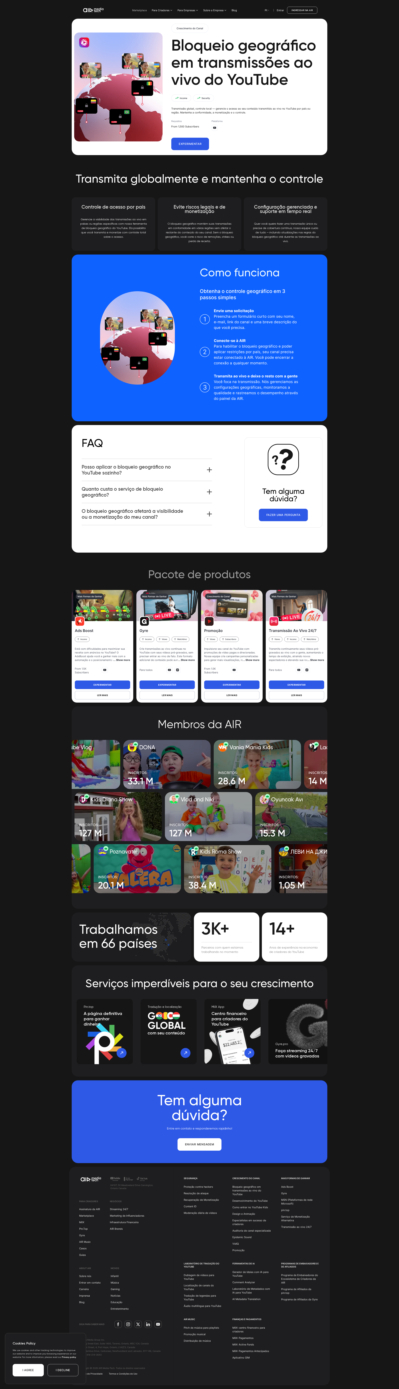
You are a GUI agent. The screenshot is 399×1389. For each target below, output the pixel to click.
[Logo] (93, 10)
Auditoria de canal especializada (251, 1230)
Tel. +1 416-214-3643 (90, 1354)
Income (83, 639)
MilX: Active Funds (243, 1344)
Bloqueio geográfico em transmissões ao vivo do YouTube (246, 1190)
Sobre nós (85, 1276)
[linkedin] (148, 1324)
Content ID (190, 1206)
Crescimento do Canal (190, 28)
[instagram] (128, 1324)
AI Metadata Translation (246, 1299)
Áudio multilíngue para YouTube (202, 1305)
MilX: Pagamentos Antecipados (250, 1351)
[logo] (91, 1179)
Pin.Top (83, 1228)
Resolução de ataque (196, 1193)
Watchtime (182, 639)
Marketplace (139, 10)
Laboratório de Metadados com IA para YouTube (251, 1290)
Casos (83, 1248)
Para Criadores (160, 10)
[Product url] (102, 605)
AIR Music (85, 1241)
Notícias (115, 1295)
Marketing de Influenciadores (127, 1215)
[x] (138, 1324)
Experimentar (190, 143)
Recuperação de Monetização (201, 1199)
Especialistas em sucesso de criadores (249, 1222)
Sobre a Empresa (213, 10)
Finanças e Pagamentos (246, 1319)
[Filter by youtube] (105, 670)
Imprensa (84, 1295)
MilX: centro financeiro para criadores (248, 1329)
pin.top (285, 1210)
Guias (82, 1254)
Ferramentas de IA (243, 1263)
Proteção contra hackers (198, 1186)
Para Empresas (186, 10)
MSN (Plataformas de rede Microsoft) (296, 1201)
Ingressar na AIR (302, 10)
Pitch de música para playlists (201, 1327)
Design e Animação (243, 1213)
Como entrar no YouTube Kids (250, 1207)
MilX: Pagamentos (242, 1338)
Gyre (82, 1235)
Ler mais (102, 695)
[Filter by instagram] (177, 670)
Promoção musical (195, 1334)
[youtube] (158, 1324)
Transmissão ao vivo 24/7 (296, 1226)
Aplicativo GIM (241, 1357)
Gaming (115, 1289)
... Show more (121, 660)
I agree (28, 1370)
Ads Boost (287, 1186)
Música (115, 1282)
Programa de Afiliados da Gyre (299, 1299)
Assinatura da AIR (89, 1209)
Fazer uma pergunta (283, 515)
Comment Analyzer (243, 1282)
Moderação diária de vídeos (200, 1212)
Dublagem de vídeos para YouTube (199, 1277)
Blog (234, 10)
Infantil (115, 1276)
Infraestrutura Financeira (124, 1222)
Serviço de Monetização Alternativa (295, 1218)
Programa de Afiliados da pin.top (296, 1291)
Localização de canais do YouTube (199, 1287)
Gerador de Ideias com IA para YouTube (250, 1273)
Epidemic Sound (242, 1237)
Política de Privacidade (91, 1373)
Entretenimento (120, 1308)
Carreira (84, 1289)
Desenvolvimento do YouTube (250, 1200)
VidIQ (235, 1243)
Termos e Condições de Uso (123, 1373)
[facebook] (118, 1324)
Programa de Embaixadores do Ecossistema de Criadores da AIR (299, 1279)
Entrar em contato (90, 1282)
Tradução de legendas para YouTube (200, 1297)
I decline (63, 1370)
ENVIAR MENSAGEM (199, 1144)
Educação (116, 1302)
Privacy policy (69, 1357)
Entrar (280, 10)
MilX (81, 1222)
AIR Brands (116, 1228)
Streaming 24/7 (119, 1209)
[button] (209, 470)
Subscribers (230, 639)
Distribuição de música (197, 1340)
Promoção (238, 1250)
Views (164, 639)
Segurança (190, 1178)
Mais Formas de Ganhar (90, 596)
